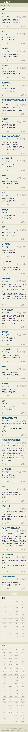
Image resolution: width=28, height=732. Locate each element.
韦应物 (10, 674)
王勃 (10, 715)
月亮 (10, 617)
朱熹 (23, 655)
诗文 (5, 5)
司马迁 (22, 718)
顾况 (17, 705)
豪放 (23, 614)
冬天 (10, 620)
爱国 (17, 608)
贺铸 (17, 668)
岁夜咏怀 (5, 332)
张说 (10, 702)
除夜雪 (4, 175)
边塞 (23, 611)
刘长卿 (16, 683)
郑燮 (10, 649)
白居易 (22, 677)
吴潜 (4, 661)
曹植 (10, 721)
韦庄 (17, 699)
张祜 (10, 699)
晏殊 (23, 661)
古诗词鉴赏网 (12, 730)
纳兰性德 (8, 557)
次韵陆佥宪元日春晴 (8, 577)
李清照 (22, 668)
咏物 (17, 601)
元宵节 (22, 623)
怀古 (23, 608)
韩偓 (23, 696)
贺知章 (16, 715)
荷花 (17, 623)
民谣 (17, 633)
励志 (4, 620)
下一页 (14, 594)
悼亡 (23, 620)
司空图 (10, 709)
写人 (4, 601)
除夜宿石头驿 (6, 469)
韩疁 (7, 281)
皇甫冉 (22, 699)
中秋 (4, 623)
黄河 (17, 630)
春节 (9, 5)
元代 (3, 104)
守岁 (3, 192)
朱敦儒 (16, 664)
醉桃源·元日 (6, 506)
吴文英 (7, 313)
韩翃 (23, 712)
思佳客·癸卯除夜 (7, 310)
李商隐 (16, 674)
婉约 (23, 601)
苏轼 (7, 229)
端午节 (10, 630)
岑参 (23, 690)
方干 (23, 693)
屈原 (10, 718)
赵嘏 (23, 709)
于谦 (7, 85)
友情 (17, 611)
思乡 (10, 608)
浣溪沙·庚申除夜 (7, 555)
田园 (4, 617)
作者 (3, 645)
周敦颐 (4, 671)
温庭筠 (10, 687)
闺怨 (4, 614)
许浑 (23, 680)
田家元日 (5, 383)
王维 (23, 687)
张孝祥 (16, 658)
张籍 (10, 680)
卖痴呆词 (5, 48)
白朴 (17, 649)
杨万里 (22, 652)
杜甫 (4, 680)
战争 (10, 614)
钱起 (17, 690)
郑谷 (10, 693)
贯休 (23, 683)
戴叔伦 (7, 472)
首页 (2, 5)
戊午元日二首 (6, 261)
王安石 (4, 652)
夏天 (17, 617)
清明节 (16, 626)
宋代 (3, 34)
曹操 (4, 721)
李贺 (17, 712)
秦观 (23, 658)
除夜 (3, 31)
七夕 (10, 623)
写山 (4, 639)
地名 (10, 626)
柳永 (23, 664)
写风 (23, 636)
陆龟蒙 (4, 674)
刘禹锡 (7, 335)
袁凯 (7, 212)
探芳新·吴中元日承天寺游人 (11, 528)
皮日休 (4, 699)
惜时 (23, 630)
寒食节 (4, 626)
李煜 (23, 671)
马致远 (22, 649)
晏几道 (10, 664)
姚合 (17, 680)
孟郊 (17, 687)
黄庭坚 (10, 652)
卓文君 (22, 721)
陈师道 (7, 161)
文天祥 (7, 34)
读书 (4, 633)
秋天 (17, 604)
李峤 (4, 705)
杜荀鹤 (16, 693)
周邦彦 (4, 668)
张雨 (7, 104)
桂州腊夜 (5, 119)
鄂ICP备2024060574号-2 (21, 730)
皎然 (10, 683)
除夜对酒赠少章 (7, 158)
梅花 (17, 614)
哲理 (4, 611)
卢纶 (23, 702)
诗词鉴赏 (6, 2)
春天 (4, 604)
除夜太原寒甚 (6, 83)
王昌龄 (10, 705)
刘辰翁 (10, 661)
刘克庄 (7, 264)
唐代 (3, 122)
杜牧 (4, 683)
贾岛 (4, 687)
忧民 (23, 633)
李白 (17, 677)
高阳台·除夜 (6, 278)
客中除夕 (5, 210)
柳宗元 (4, 712)
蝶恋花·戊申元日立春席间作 (11, 136)
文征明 (7, 17)
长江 (4, 636)
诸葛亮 (16, 721)
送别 (10, 604)
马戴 (4, 715)
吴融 (17, 702)
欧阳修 (16, 655)
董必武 (7, 352)
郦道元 (22, 715)
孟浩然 (7, 386)
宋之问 (22, 705)
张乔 (4, 702)
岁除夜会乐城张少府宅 (9, 418)
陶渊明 (4, 718)
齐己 (10, 677)
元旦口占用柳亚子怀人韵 (10, 349)
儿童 (10, 633)
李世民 (7, 195)
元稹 (23, 674)
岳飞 (17, 671)
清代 (3, 352)
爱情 (4, 608)
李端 (17, 709)
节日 (10, 611)
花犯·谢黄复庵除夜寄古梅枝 (11, 440)
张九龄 (10, 712)
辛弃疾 (7, 139)
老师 (17, 636)
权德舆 (16, 696)
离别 (23, 604)
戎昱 (7, 122)
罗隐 (4, 693)
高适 (7, 489)
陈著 (4, 658)
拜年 (3, 14)
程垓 (10, 668)
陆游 (7, 178)
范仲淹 (16, 661)
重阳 (17, 620)
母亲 (10, 636)
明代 (3, 17)
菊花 (4, 630)
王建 (10, 690)
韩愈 (4, 690)
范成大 (7, 51)
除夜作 (4, 486)
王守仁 (7, 579)
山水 (10, 601)
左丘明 (16, 718)
